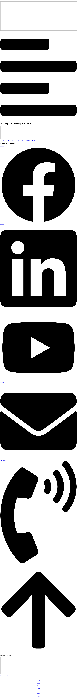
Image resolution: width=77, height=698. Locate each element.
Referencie (28, 32)
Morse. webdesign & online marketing (7, 675)
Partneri (22, 32)
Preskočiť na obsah (3, 0)
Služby (8, 32)
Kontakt (33, 32)
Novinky (12, 32)
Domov (3, 32)
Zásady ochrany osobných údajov (8, 564)
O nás (18, 32)
